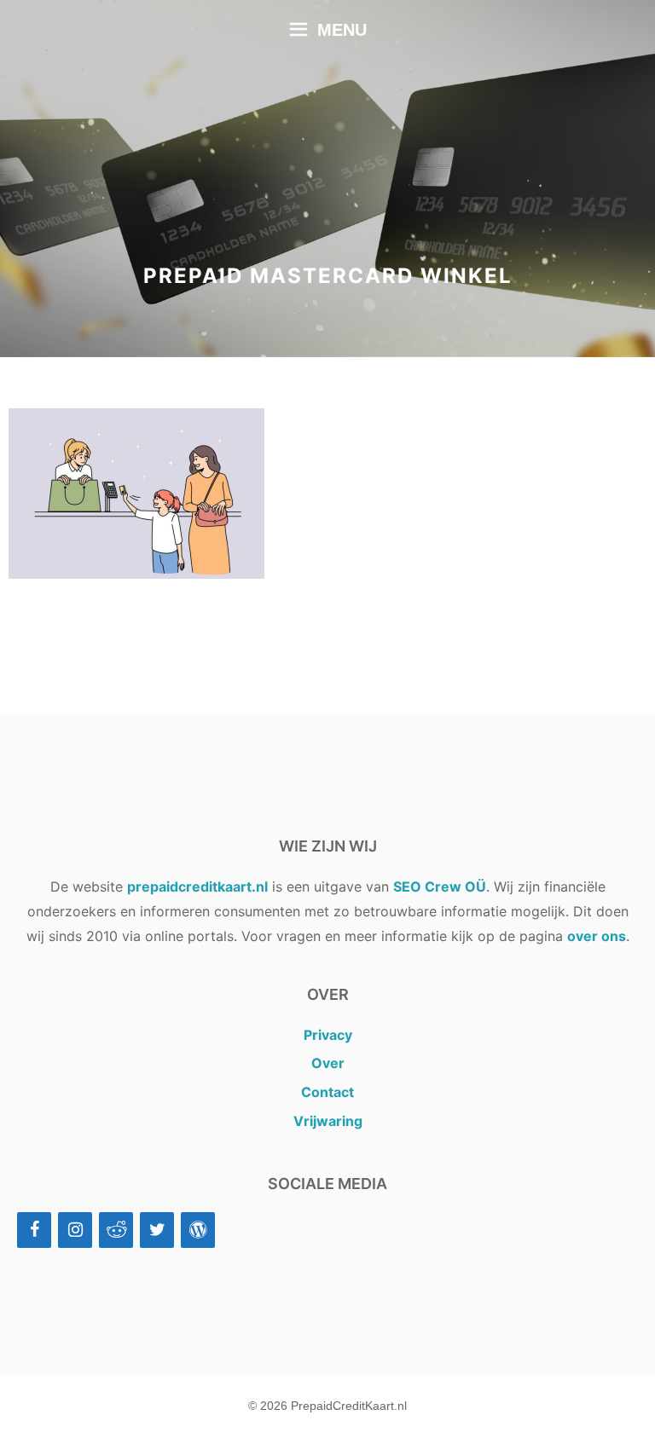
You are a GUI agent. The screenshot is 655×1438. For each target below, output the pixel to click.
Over (328, 1062)
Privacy (328, 1034)
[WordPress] (198, 1230)
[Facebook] (34, 1230)
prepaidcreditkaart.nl (197, 886)
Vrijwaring (327, 1120)
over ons (596, 935)
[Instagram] (75, 1230)
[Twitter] (157, 1230)
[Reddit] (116, 1230)
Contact (327, 1091)
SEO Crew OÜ (439, 886)
